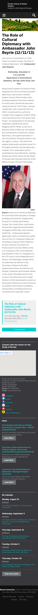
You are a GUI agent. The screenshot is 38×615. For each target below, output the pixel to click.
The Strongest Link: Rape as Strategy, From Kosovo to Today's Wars (18, 565)
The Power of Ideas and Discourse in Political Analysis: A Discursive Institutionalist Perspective (19, 522)
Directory (29, 597)
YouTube (8, 409)
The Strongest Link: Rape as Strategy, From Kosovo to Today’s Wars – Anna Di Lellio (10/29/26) (18, 427)
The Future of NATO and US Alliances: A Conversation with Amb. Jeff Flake (17, 551)
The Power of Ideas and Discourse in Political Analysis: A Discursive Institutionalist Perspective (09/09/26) (18, 449)
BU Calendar (7, 495)
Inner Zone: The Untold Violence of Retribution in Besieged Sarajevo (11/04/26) (16, 471)
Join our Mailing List (12, 413)
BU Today (23, 600)
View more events (11, 574)
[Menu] (4, 15)
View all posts (20, 329)
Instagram (9, 396)
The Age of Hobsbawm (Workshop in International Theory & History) (15, 537)
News (4, 421)
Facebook (9, 402)
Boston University (9, 597)
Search (21, 597)
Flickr (7, 406)
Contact (14, 600)
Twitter (8, 399)
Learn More (8, 438)
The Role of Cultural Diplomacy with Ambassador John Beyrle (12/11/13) (18, 308)
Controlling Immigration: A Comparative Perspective (17, 506)
